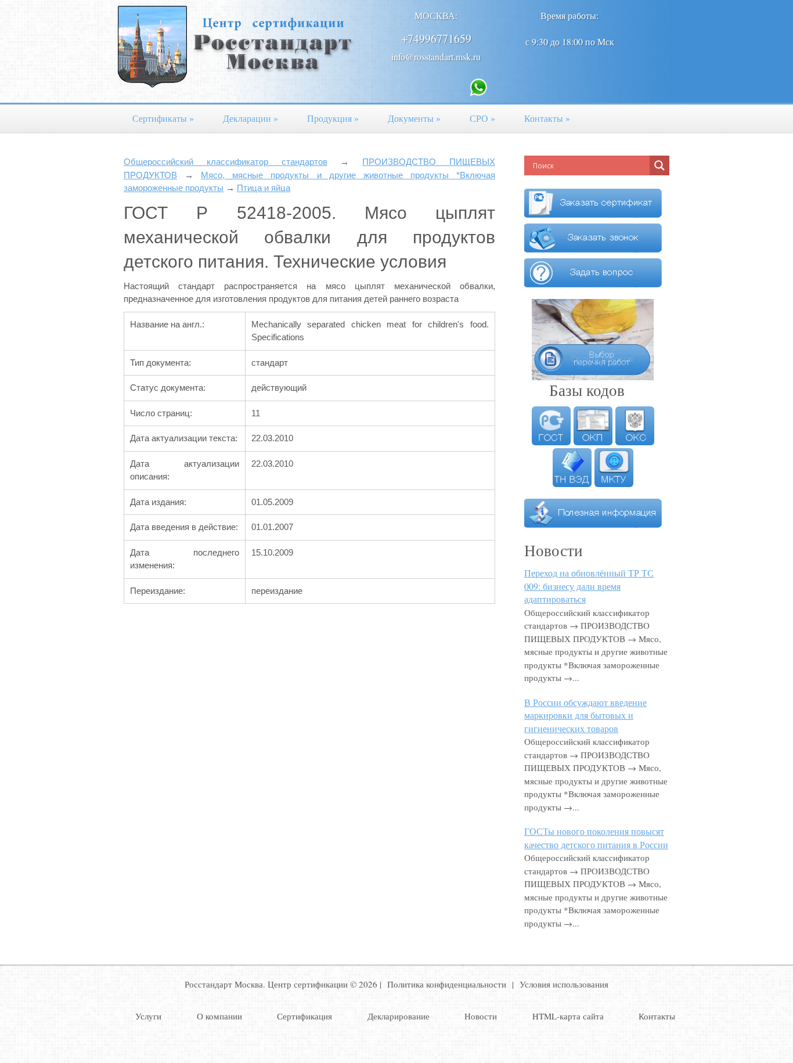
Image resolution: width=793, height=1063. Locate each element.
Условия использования (564, 984)
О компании (219, 1016)
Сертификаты (163, 118)
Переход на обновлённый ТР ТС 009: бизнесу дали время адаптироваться (589, 586)
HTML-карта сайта (568, 1016)
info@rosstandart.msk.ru (436, 57)
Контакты (547, 118)
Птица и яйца (263, 188)
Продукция (333, 118)
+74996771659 (436, 38)
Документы (414, 118)
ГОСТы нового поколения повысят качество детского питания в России (596, 838)
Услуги (148, 1016)
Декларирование (398, 1016)
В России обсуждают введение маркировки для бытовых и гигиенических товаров (585, 715)
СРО (482, 118)
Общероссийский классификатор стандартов (225, 162)
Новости (480, 1016)
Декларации (250, 118)
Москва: (435, 15)
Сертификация (304, 1016)
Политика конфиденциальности (446, 984)
